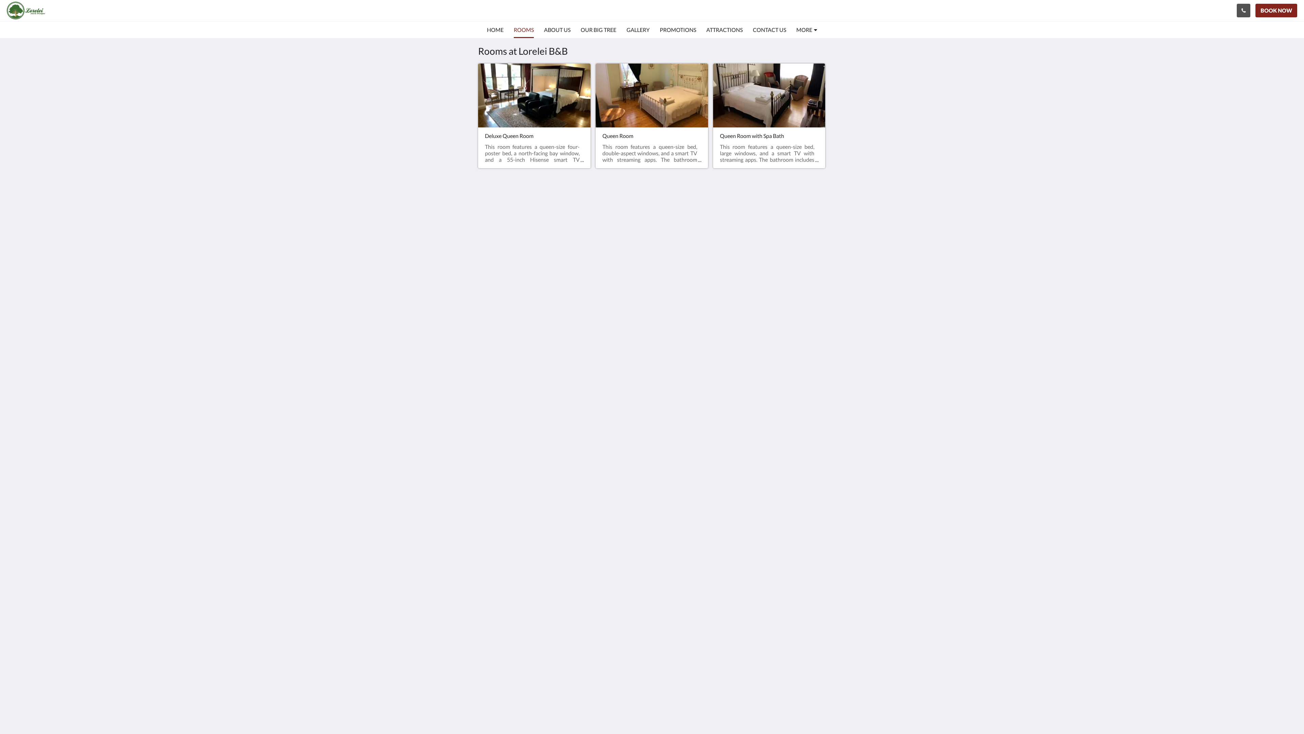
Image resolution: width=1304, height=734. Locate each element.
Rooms (722, 217)
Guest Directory (733, 252)
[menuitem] (495, 29)
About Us (725, 223)
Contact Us (727, 246)
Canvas (817, 269)
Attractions (727, 240)
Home (721, 211)
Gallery (722, 229)
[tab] (740, 200)
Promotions (728, 234)
